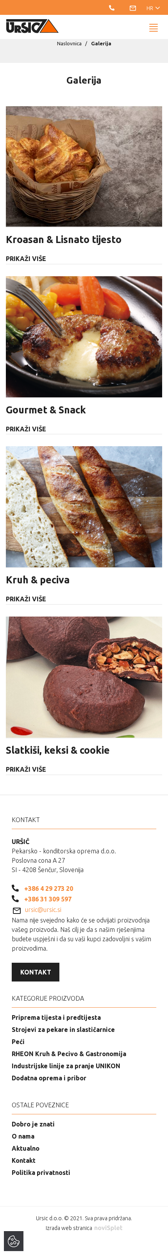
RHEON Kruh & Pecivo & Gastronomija (69, 1053)
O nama (23, 1136)
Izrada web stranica (69, 1228)
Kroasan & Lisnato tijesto (64, 239)
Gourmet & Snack (46, 409)
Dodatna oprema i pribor (49, 1078)
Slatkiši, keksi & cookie (58, 750)
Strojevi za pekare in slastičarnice (63, 1029)
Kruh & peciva (38, 579)
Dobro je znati (33, 1124)
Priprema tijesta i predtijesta (56, 1017)
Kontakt (35, 972)
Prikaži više (26, 258)
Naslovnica (69, 43)
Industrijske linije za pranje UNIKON (66, 1065)
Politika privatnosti (41, 1172)
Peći (18, 1041)
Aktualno (25, 1148)
